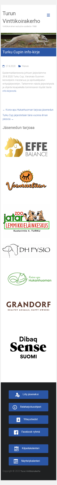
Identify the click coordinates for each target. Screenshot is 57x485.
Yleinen (25, 66)
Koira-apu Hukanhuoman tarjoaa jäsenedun (28, 109)
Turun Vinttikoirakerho (30, 471)
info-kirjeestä (9, 91)
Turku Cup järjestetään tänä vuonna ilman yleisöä (25, 117)
